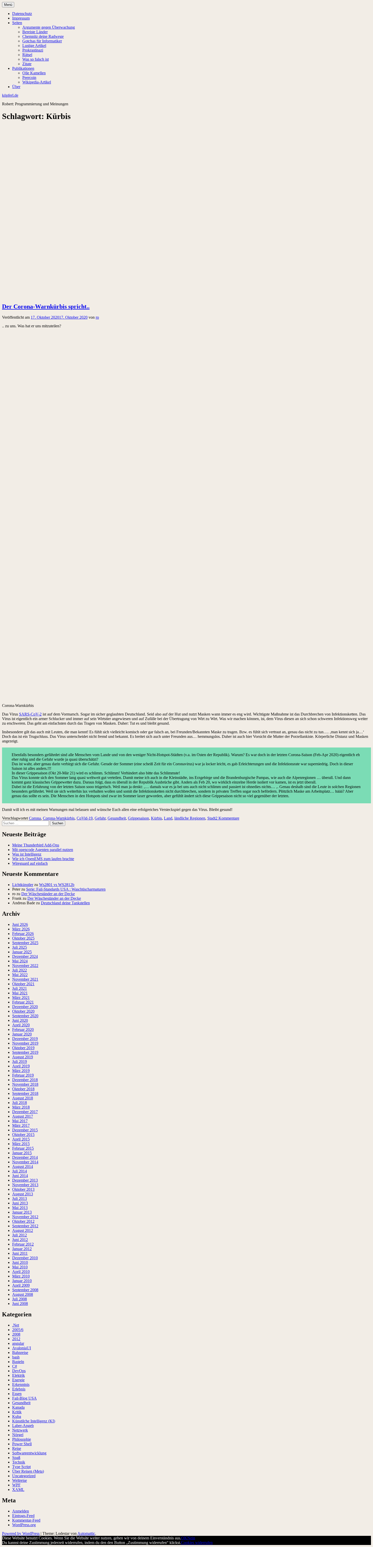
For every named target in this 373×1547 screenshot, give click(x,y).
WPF (16, 1485)
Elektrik (18, 1375)
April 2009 (21, 1285)
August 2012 (22, 1230)
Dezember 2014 (25, 1157)
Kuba (16, 1416)
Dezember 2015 (25, 1130)
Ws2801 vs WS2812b (56, 884)
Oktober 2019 (23, 1048)
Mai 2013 (20, 1207)
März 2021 (21, 997)
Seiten (17, 23)
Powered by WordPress (21, 1533)
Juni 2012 (20, 1239)
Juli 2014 (19, 1171)
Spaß (16, 1457)
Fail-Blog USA (24, 1398)
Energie (18, 1380)
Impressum (21, 18)
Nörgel (17, 1435)
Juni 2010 (20, 1262)
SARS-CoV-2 (30, 714)
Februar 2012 (23, 1244)
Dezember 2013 (25, 1180)
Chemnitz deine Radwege (43, 36)
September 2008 (25, 1290)
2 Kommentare (227, 818)
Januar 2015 (22, 1153)
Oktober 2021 (23, 984)
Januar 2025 (22, 952)
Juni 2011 (20, 1253)
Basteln (18, 1361)
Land (168, 818)
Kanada (18, 1407)
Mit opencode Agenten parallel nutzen (42, 849)
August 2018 (22, 1098)
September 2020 (25, 1016)
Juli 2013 (19, 1198)
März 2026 (21, 929)
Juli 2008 (19, 1299)
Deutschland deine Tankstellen (65, 903)
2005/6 (17, 1330)
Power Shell (22, 1444)
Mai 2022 (20, 975)
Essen (17, 1393)
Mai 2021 (20, 993)
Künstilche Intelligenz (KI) (33, 1421)
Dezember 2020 (25, 1007)
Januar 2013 (22, 1212)
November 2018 (25, 1084)
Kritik (17, 1412)
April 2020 (21, 1025)
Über (16, 86)
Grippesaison (138, 818)
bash (16, 1357)
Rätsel (27, 55)
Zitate (26, 64)
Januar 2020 (22, 1034)
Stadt (211, 818)
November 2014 (25, 1162)
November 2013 (25, 1185)
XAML (18, 1489)
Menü (8, 5)
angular (18, 1343)
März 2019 (21, 1070)
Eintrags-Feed (23, 1516)
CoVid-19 (85, 818)
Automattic (86, 1533)
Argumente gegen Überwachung (48, 27)
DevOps (19, 1371)
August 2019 (22, 1057)
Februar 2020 (23, 1029)
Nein (191, 1538)
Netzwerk (20, 1430)
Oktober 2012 (23, 1221)
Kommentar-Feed (26, 1520)
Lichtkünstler (22, 884)
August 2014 (22, 1166)
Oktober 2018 (23, 1089)
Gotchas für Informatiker (42, 41)
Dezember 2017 (25, 1112)
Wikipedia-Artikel (36, 82)
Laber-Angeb (23, 1425)
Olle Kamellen (34, 73)
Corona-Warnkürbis (59, 818)
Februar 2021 (23, 1002)
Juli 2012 (19, 1235)
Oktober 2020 (23, 1011)
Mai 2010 (20, 1267)
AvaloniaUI (21, 1348)
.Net (15, 1325)
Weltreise (19, 1480)
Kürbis (156, 818)
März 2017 (21, 1125)
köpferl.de (10, 95)
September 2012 (25, 1226)
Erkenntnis (20, 1384)
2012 (16, 1339)
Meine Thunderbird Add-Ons (35, 845)
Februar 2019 (23, 1075)
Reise (16, 1448)
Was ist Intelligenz (26, 854)
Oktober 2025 (23, 938)
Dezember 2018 (25, 1080)
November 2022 (25, 965)
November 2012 (25, 1217)
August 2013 (22, 1194)
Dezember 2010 (25, 1258)
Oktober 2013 (23, 1189)
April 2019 (21, 1066)
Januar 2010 (22, 1281)
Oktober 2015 (23, 1134)
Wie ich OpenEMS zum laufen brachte (43, 859)
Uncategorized (24, 1476)
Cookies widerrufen (197, 1542)
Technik (18, 1462)
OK (184, 1538)
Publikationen (23, 68)
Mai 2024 (20, 961)
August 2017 (22, 1116)
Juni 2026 (20, 924)
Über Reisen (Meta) (28, 1471)
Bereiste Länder (35, 32)
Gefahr (100, 818)
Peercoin (29, 77)
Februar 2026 (23, 933)
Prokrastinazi (32, 50)
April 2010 (21, 1271)
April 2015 (21, 1139)
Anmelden (20, 1511)
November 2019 (25, 1043)
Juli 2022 (19, 970)
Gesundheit (117, 818)
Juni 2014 (20, 1176)
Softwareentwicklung (29, 1453)
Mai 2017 (20, 1121)
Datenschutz (22, 13)
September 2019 (25, 1052)
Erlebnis (18, 1389)
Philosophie (21, 1439)
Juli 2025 (19, 947)
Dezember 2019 (25, 1038)
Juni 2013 (20, 1203)
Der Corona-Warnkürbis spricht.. (46, 306)
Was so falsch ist (35, 59)
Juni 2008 (20, 1303)
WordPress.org (24, 1525)
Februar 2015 (23, 1148)
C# (14, 1366)
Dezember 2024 (25, 956)
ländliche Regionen (189, 818)
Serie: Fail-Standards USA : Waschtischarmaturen (66, 889)
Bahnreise (20, 1352)
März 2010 (21, 1276)
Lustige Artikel (34, 45)
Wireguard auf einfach (30, 863)
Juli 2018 (19, 1102)
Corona (35, 818)
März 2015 (21, 1144)
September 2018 (25, 1093)
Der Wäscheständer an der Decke (48, 894)
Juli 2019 (19, 1061)
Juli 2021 (19, 988)
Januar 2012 (22, 1249)
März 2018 (21, 1107)
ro (97, 317)
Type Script (21, 1467)
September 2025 (25, 943)
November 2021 (25, 979)
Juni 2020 (20, 1020)
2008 (16, 1334)
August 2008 (22, 1294)
